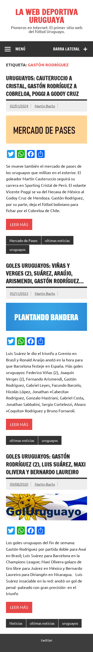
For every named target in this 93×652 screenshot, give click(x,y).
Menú (20, 49)
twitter (46, 640)
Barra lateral (66, 49)
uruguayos (17, 249)
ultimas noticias (57, 240)
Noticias (15, 623)
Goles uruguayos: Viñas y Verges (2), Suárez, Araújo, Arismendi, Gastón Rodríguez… (45, 273)
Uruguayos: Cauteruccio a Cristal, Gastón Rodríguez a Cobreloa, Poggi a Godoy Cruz (42, 86)
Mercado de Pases (23, 240)
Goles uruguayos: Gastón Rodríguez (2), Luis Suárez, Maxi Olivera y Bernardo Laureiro (46, 464)
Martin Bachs (45, 106)
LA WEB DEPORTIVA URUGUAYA (46, 16)
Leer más (19, 224)
